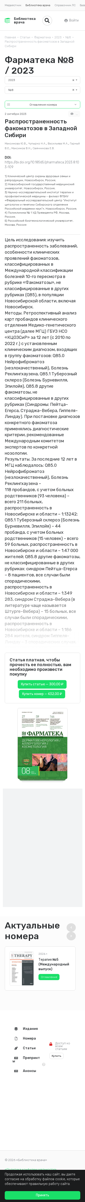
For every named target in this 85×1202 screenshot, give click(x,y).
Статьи (25, 37)
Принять (42, 1195)
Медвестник (13, 5)
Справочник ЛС (65, 5)
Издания (30, 1029)
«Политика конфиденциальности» (30, 1169)
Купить (56, 1056)
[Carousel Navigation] (72, 931)
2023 (58, 37)
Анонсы (29, 1071)
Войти (74, 20)
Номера (29, 1038)
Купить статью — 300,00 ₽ (42, 684)
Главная (10, 37)
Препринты (26, 1059)
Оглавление (49, 977)
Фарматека (42, 37)
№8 (68, 37)
